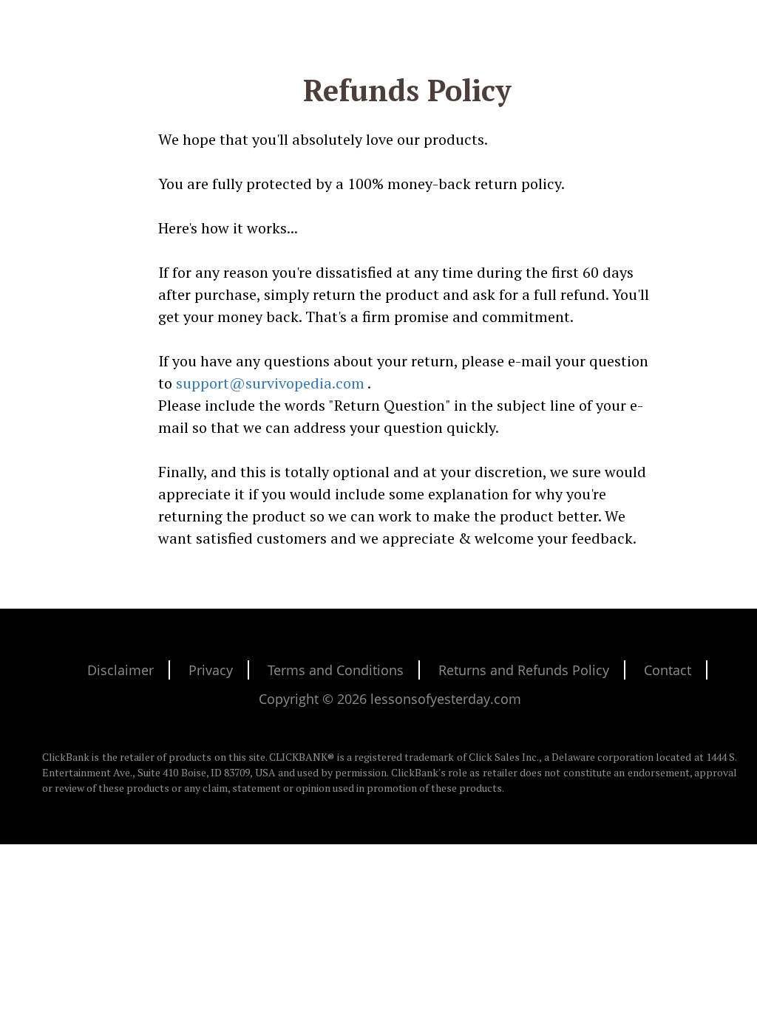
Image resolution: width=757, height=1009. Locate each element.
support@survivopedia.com (270, 383)
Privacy (211, 670)
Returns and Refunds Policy (523, 670)
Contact (667, 670)
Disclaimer (120, 670)
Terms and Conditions (336, 670)
